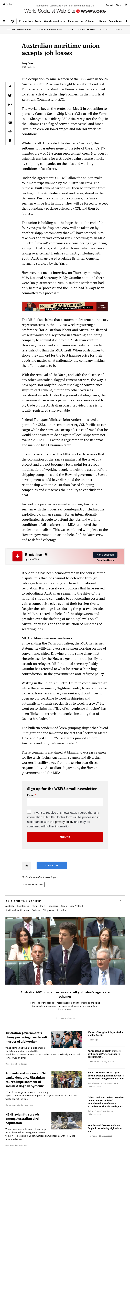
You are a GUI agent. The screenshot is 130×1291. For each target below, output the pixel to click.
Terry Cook (27, 63)
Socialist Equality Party (49, 29)
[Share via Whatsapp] (10, 104)
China (34, 905)
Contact (109, 5)
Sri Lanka (61, 910)
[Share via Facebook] (10, 86)
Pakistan (35, 910)
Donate (119, 29)
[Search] (126, 23)
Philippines (48, 910)
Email (30, 795)
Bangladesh (23, 905)
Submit (65, 837)
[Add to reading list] (10, 140)
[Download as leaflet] (10, 131)
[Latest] (12, 23)
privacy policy (64, 822)
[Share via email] (10, 122)
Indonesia (53, 905)
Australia (9, 905)
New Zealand (76, 905)
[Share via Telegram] (10, 113)
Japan (64, 905)
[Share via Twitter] (10, 95)
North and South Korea (17, 910)
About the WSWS (86, 29)
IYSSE (70, 29)
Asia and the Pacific (33, 884)
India (42, 905)
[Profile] (126, 5)
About (118, 5)
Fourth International (19, 29)
